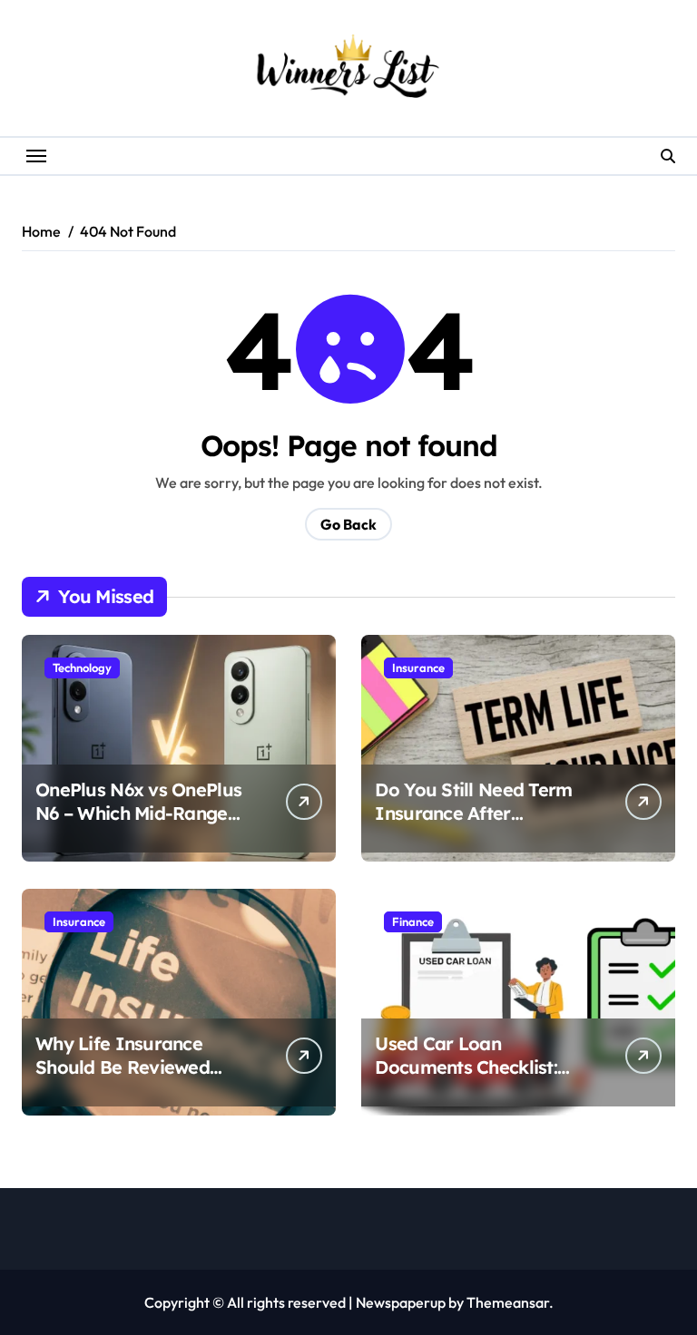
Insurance (418, 667)
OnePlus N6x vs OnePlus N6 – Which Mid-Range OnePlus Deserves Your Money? (138, 825)
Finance (413, 921)
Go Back (348, 524)
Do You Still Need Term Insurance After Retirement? (473, 813)
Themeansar (507, 1302)
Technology (82, 667)
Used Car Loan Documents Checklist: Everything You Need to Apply (476, 1078)
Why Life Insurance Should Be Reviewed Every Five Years (122, 1067)
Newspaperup (401, 1302)
